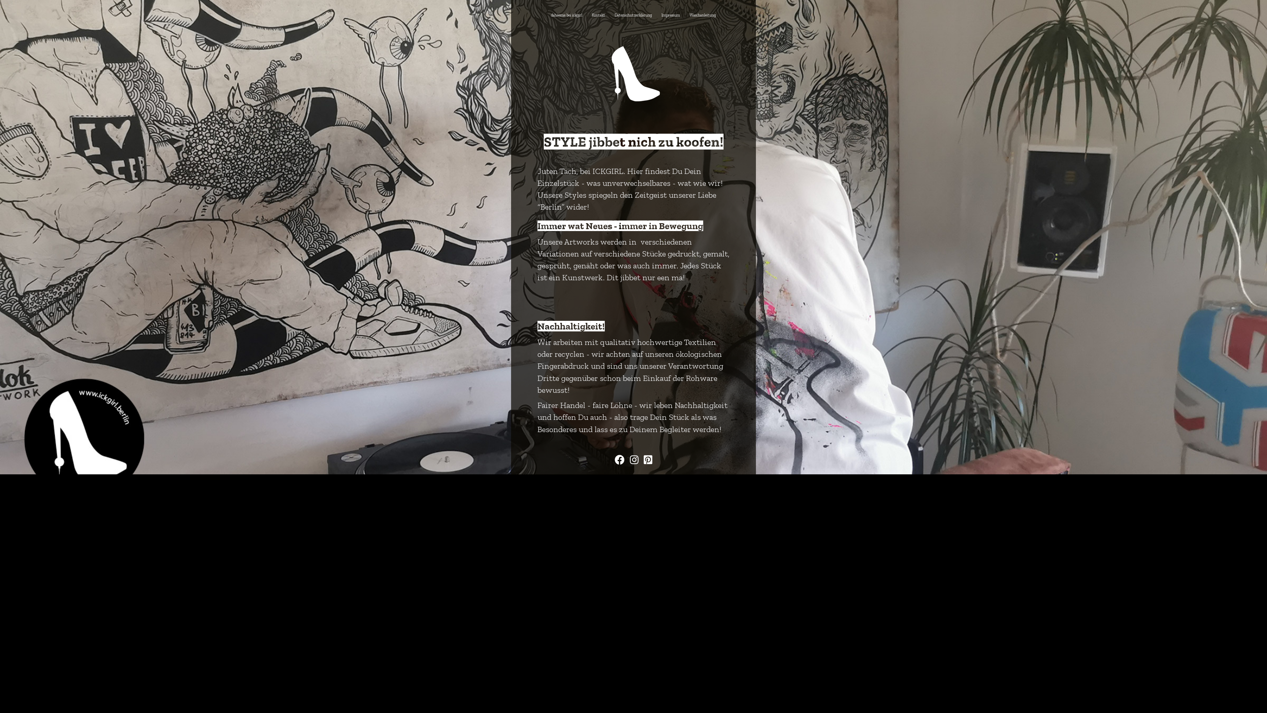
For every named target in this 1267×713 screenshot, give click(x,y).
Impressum (671, 15)
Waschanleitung (703, 15)
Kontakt (598, 15)
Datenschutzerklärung (633, 15)
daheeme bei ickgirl (566, 15)
